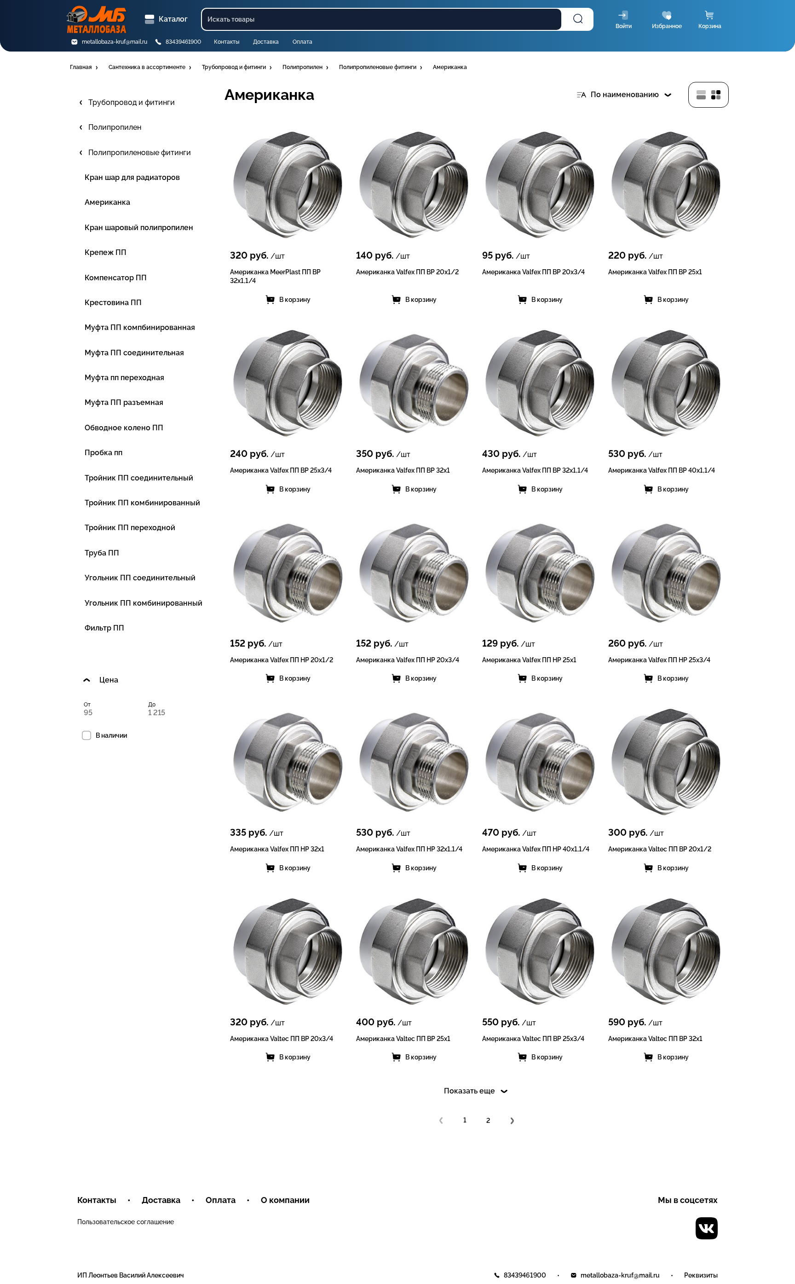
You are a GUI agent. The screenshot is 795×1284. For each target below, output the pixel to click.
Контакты (226, 42)
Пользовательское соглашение (125, 1222)
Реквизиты (701, 1275)
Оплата (302, 42)
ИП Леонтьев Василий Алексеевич (130, 1275)
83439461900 (183, 42)
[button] (84, 68)
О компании (285, 1200)
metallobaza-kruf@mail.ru (114, 42)
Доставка (266, 42)
